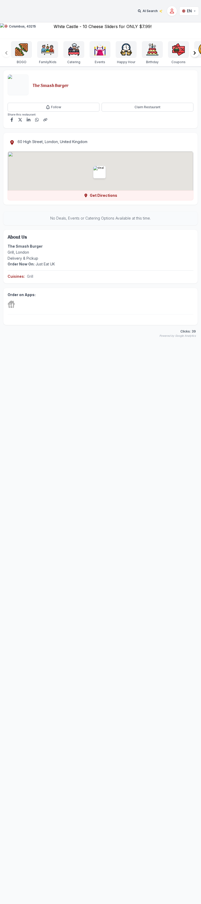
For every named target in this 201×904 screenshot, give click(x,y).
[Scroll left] (6, 53)
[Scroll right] (195, 53)
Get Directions (103, 195)
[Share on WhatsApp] (37, 120)
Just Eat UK (45, 264)
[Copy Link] (45, 120)
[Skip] (11, 304)
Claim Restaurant (147, 107)
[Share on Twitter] (20, 120)
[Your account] (172, 11)
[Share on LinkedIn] (28, 120)
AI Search (150, 11)
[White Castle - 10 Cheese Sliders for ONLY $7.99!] (100, 30)
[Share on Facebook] (12, 120)
